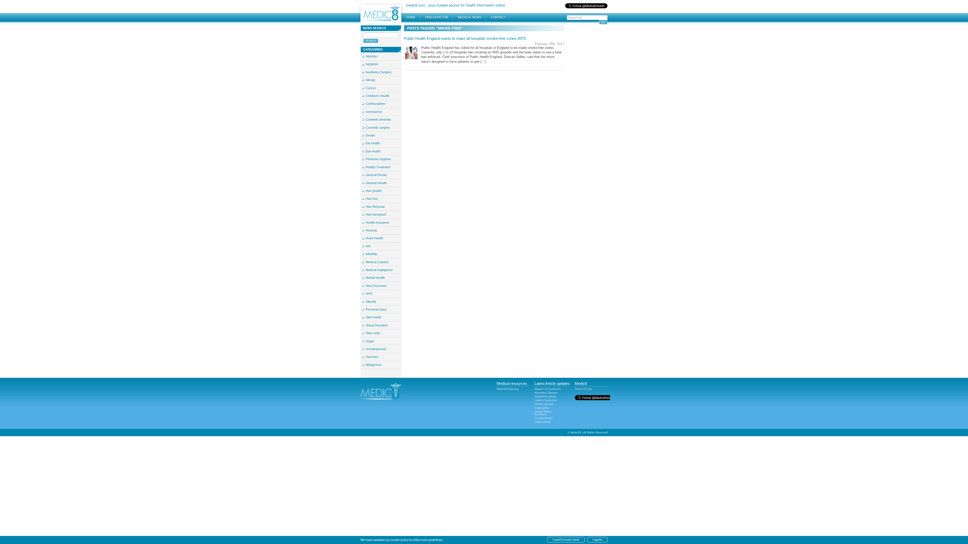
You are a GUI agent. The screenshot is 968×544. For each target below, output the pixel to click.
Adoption (372, 64)
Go (603, 22)
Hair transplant (376, 214)
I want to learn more (566, 539)
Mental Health (375, 278)
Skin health (373, 317)
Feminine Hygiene (378, 159)
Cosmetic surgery (378, 127)
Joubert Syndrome (545, 400)
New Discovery (376, 286)
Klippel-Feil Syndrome (547, 388)
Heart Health (374, 238)
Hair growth (374, 191)
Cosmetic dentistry (378, 119)
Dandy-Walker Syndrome (543, 413)
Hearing (371, 230)
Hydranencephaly (545, 396)
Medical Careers (377, 262)
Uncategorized (376, 349)
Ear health (373, 143)
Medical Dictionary (508, 388)
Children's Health (377, 96)
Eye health (373, 151)
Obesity (371, 301)
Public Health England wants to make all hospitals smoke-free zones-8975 (465, 38)
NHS (369, 293)
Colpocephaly (542, 421)
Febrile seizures (544, 403)
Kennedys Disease (546, 392)
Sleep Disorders (377, 325)
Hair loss (372, 198)
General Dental (376, 175)
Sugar (370, 341)
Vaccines (372, 357)
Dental (370, 135)
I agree (597, 539)
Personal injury (376, 309)
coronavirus (374, 112)
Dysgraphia (541, 407)
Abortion (371, 56)
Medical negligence (379, 270)
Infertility (371, 254)
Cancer (371, 88)
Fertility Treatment (378, 167)
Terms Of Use (583, 388)
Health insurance (377, 222)
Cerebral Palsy (543, 418)
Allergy (370, 80)
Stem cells (373, 333)
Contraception (375, 104)
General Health (376, 183)
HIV (368, 246)
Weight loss (374, 365)
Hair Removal (375, 207)
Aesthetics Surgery (378, 72)
